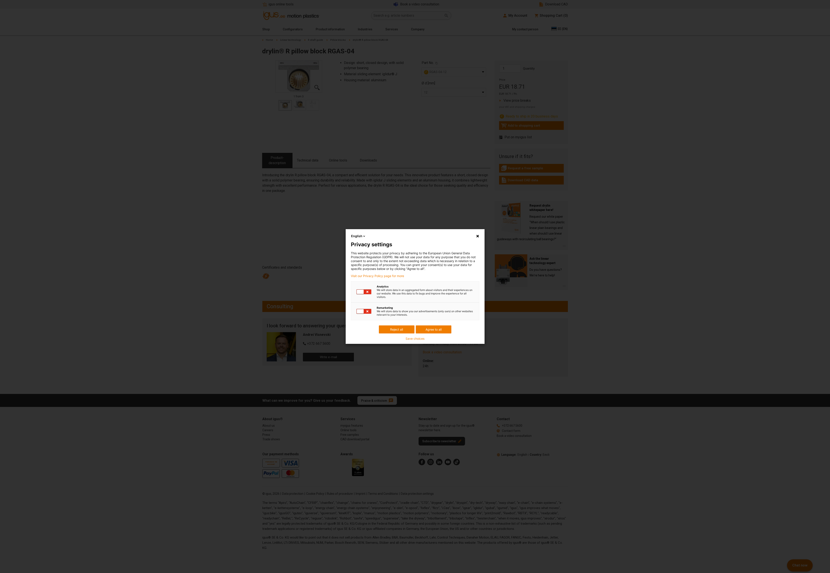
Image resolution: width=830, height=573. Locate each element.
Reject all (396, 329)
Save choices (415, 338)
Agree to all (434, 329)
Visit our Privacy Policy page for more (377, 276)
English (356, 236)
